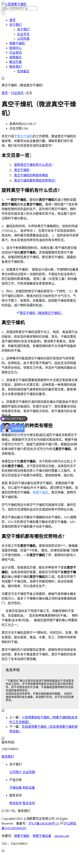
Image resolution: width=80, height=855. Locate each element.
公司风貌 (23, 38)
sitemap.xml (61, 836)
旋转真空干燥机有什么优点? (33, 164)
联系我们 (15, 66)
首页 (12, 20)
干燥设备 (15, 787)
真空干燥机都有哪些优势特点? (35, 180)
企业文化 (23, 34)
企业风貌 (29, 772)
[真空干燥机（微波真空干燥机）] (40, 313)
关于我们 (15, 24)
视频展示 (15, 57)
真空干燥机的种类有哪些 (31, 175)
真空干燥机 (25, 136)
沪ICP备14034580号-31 (44, 823)
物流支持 (15, 803)
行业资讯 (15, 52)
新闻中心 (15, 48)
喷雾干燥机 (17, 43)
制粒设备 (29, 787)
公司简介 (15, 772)
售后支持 (29, 803)
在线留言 (23, 71)
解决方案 (15, 62)
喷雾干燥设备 (42, 836)
